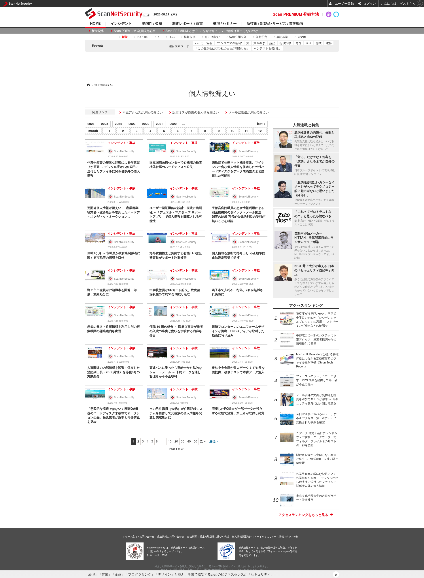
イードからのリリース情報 (269, 536)
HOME (95, 24)
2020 (173, 123)
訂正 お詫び (212, 37)
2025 (104, 123)
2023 (132, 123)
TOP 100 (142, 37)
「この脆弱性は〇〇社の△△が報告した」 (222, 48)
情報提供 (189, 37)
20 (176, 441)
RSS (172, 37)
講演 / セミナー (225, 24)
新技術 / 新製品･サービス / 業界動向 (275, 24)
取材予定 (261, 37)
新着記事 (98, 31)
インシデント (121, 24)
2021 (159, 123)
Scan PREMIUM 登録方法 (296, 14)
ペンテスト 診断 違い (268, 48)
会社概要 (192, 536)
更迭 (298, 43)
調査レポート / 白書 (187, 24)
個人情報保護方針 (242, 536)
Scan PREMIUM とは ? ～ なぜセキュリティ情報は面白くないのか (211, 31)
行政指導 (285, 43)
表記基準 (282, 37)
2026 (91, 123)
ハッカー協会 (203, 43)
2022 (145, 123)
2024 (118, 123)
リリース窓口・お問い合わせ (138, 536)
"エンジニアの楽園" (229, 43)
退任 (308, 43)
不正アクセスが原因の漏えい (143, 112)
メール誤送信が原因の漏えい (249, 112)
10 (232, 130)
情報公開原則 (237, 37)
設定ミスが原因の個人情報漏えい (195, 112)
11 (246, 130)
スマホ (301, 37)
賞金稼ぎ (259, 43)
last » (261, 123)
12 (260, 130)
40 (189, 441)
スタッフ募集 (291, 536)
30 (182, 441)
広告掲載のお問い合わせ (170, 536)
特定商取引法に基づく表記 (214, 536)
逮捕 (329, 43)
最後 (212, 441)
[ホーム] (88, 85)
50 (195, 441)
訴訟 (272, 43)
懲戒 (319, 43)
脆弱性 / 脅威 (152, 24)
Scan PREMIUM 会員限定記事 (135, 31)
